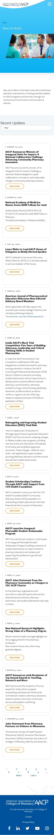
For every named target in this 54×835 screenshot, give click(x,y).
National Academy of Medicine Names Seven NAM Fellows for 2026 (26, 203)
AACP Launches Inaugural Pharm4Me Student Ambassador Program (24, 530)
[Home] (15, 5)
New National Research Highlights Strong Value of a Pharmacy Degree (25, 629)
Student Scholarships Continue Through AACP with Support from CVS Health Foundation (24, 484)
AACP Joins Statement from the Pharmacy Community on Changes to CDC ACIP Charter (26, 582)
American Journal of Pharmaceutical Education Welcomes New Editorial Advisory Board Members (26, 298)
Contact (28, 816)
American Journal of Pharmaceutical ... (27, 316)
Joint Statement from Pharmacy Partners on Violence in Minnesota (25, 725)
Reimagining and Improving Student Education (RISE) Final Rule (26, 424)
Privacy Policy (28, 822)
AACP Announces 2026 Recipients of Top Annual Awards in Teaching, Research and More (26, 677)
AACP (5, 22)
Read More (15, 186)
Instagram (47, 828)
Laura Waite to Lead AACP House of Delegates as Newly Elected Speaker (26, 250)
